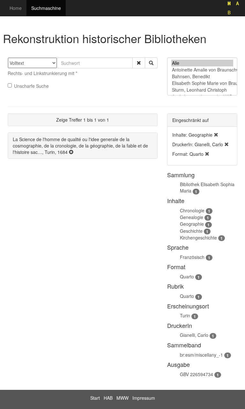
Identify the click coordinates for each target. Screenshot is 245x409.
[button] (138, 62)
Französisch (192, 257)
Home (16, 8)
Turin (185, 315)
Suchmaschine (46, 8)
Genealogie (191, 217)
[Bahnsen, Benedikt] (202, 76)
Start (95, 398)
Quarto (187, 276)
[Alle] (202, 63)
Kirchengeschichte (198, 237)
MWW (122, 398)
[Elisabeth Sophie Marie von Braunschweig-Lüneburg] (202, 83)
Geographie (192, 224)
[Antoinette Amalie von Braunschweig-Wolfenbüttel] (202, 69)
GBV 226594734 (196, 374)
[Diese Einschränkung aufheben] (216, 135)
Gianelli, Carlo (194, 335)
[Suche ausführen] (151, 62)
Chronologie (192, 210)
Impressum (143, 398)
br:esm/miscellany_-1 (201, 355)
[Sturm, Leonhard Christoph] (202, 90)
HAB (108, 398)
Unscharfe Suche (31, 86)
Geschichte (191, 231)
